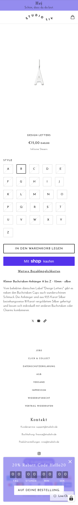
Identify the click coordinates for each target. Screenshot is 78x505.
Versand (39, 382)
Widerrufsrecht (39, 398)
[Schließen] (70, 462)
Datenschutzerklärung (39, 366)
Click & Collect (39, 358)
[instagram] (39, 453)
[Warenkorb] (73, 17)
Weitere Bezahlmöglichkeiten (39, 271)
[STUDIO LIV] (39, 17)
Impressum (39, 390)
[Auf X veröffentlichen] (33, 321)
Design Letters (39, 135)
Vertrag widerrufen (39, 406)
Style (7, 160)
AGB (39, 374)
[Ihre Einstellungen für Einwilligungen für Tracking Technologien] (71, 498)
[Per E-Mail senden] (39, 321)
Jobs (39, 350)
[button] (45, 321)
